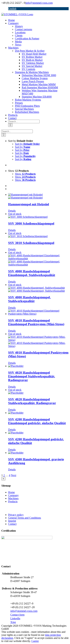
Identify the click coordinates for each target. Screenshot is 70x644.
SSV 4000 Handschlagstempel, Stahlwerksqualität (29, 299)
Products (13, 501)
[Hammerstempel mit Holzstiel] (38, 196)
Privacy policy (16, 514)
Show (25, 173)
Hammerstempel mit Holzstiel (28, 204)
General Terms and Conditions (24, 517)
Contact (12, 523)
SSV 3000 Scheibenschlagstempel (31, 223)
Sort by (27, 143)
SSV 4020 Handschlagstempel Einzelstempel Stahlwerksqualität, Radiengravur (31, 376)
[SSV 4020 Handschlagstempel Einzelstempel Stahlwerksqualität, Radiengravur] (38, 366)
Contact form (17, 614)
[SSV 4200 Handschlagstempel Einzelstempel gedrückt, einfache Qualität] (38, 412)
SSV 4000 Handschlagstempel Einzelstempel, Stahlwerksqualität (31, 273)
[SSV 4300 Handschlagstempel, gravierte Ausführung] (38, 452)
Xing (13, 622)
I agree (35, 641)
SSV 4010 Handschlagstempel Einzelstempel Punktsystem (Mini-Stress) (36, 322)
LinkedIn (15, 618)
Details (12, 210)
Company (13, 495)
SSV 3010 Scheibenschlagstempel (31, 243)
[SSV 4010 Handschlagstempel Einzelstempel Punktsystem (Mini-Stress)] (38, 312)
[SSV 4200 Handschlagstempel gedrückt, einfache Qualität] (38, 432)
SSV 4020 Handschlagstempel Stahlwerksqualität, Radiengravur (32, 401)
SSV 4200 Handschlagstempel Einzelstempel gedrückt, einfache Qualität (37, 421)
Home (11, 492)
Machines (13, 498)
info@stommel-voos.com (39, 2)
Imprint (12, 520)
